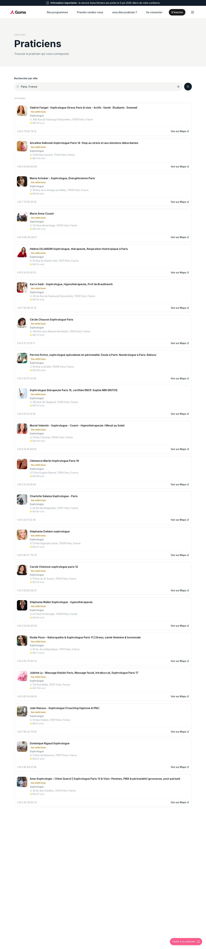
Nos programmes (57, 12)
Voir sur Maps (178, 131)
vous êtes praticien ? (124, 12)
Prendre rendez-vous (90, 12)
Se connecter (154, 12)
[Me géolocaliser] (178, 86)
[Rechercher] (188, 86)
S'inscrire (177, 12)
